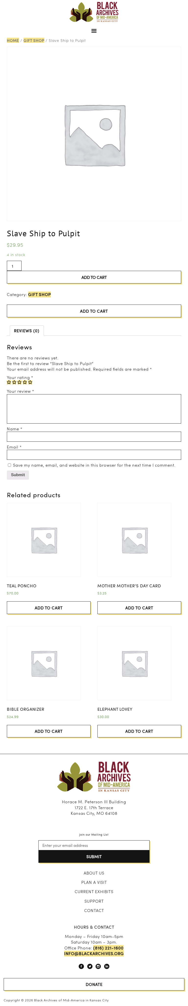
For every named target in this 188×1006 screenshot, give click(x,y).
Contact (94, 910)
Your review (20, 391)
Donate (94, 984)
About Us (94, 873)
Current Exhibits (94, 891)
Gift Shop (34, 40)
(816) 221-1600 (108, 948)
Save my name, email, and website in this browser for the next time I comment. (94, 465)
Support (94, 901)
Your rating (20, 377)
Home (13, 40)
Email (14, 447)
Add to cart (94, 277)
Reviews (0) (26, 330)
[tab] (27, 330)
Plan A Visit (94, 882)
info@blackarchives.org (94, 953)
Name (15, 429)
